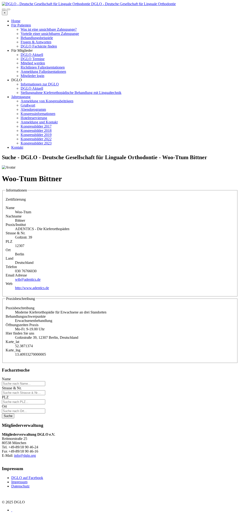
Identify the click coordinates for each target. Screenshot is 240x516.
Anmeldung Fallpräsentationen (43, 72)
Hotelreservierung (34, 118)
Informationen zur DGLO (40, 84)
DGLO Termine (33, 59)
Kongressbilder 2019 (36, 135)
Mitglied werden (33, 63)
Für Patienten (21, 25)
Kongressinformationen (38, 114)
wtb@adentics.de (28, 279)
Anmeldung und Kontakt (39, 122)
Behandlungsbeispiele (37, 38)
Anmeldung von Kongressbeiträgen (47, 101)
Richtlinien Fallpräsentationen (43, 67)
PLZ (5, 397)
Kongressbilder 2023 (36, 143)
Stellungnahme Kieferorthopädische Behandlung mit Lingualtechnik (71, 93)
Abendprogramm (33, 109)
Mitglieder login (32, 76)
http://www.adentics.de (32, 288)
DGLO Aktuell (32, 55)
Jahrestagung (20, 97)
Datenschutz (20, 486)
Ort (4, 406)
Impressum (19, 482)
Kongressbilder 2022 (36, 139)
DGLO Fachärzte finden (39, 46)
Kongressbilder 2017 (36, 126)
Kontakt (17, 147)
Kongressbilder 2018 (36, 131)
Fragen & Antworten (36, 42)
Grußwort (28, 105)
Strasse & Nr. (12, 388)
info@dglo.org (25, 455)
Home (15, 21)
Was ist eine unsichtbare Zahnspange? (49, 29)
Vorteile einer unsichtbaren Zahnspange (50, 34)
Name (6, 379)
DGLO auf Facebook (27, 478)
